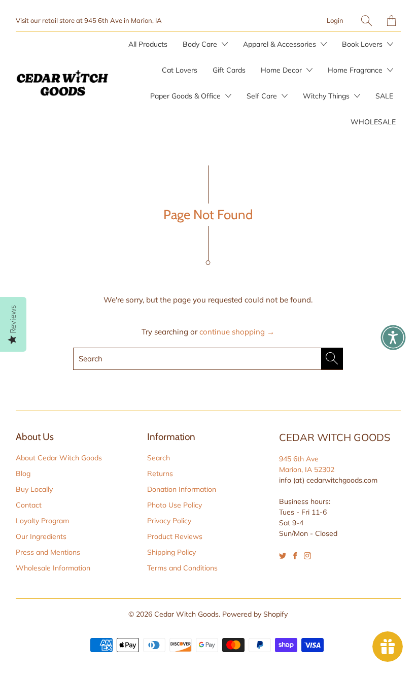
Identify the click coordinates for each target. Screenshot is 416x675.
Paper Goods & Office (186, 95)
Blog (23, 473)
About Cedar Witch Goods (59, 457)
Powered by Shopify (255, 614)
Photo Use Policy (174, 505)
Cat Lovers (179, 70)
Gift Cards (229, 70)
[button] (393, 337)
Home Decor (282, 70)
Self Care (263, 95)
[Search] (366, 20)
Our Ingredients (41, 536)
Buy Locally (34, 489)
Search (158, 457)
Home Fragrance (356, 70)
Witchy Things (327, 95)
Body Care (201, 44)
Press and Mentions (48, 552)
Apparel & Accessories (280, 44)
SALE (384, 95)
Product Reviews (174, 536)
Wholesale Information (53, 567)
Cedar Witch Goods (186, 614)
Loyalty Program (42, 520)
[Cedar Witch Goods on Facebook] (295, 555)
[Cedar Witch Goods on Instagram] (307, 555)
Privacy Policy (169, 520)
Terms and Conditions (182, 567)
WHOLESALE (373, 121)
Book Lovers (363, 44)
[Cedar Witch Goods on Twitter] (282, 555)
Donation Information (181, 489)
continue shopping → (236, 331)
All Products (147, 44)
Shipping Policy (171, 552)
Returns (160, 473)
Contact (29, 505)
